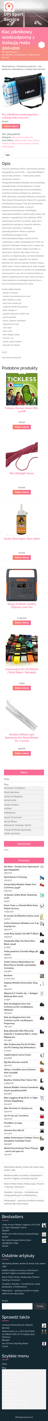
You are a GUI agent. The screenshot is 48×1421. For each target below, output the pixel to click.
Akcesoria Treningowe (14, 788)
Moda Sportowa (11, 792)
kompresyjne (10, 800)
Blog (6, 784)
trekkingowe (9, 812)
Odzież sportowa (12, 833)
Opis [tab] (8, 155)
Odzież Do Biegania (13, 796)
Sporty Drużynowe (13, 817)
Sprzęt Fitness (10, 821)
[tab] (41, 4)
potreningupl (8, 146)
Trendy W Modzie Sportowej (17, 830)
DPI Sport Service (9, 52)
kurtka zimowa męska (20, 143)
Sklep (6, 779)
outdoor (8, 808)
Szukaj (5, 1301)
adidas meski (20, 140)
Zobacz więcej (11, 126)
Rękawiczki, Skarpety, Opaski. (17, 825)
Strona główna (8, 66)
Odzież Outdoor (11, 805)
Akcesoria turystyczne (26, 66)
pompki (34, 143)
